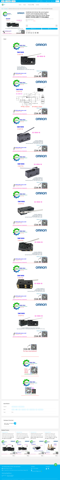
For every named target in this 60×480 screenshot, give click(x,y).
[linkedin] (31, 33)
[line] (36, 33)
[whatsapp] (33, 33)
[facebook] (27, 33)
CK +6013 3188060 (35, 468)
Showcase (6, 8)
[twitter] (29, 33)
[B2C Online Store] (48, 468)
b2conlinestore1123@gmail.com (36, 471)
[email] (38, 33)
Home (2, 8)
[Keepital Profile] (46, 468)
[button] (13, 22)
